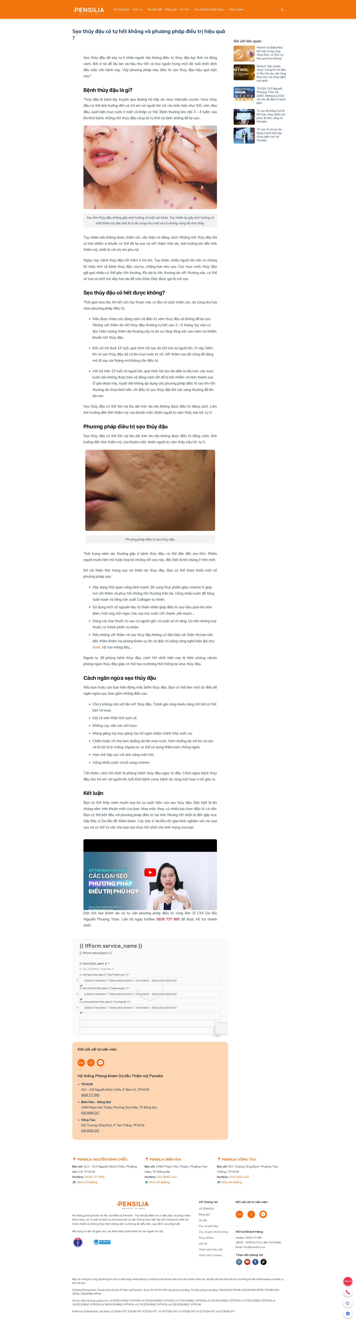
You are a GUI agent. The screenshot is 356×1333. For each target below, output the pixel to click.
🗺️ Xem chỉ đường (84, 1182)
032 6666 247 (90, 1112)
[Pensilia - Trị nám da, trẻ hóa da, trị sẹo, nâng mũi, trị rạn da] (89, 9)
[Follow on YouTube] (247, 1262)
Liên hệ (348, 1281)
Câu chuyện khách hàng (208, 9)
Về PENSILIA (206, 1208)
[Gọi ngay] (347, 1292)
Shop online (236, 9)
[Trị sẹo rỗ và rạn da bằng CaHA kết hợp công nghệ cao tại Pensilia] (244, 136)
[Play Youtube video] (150, 872)
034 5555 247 (90, 1130)
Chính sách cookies (210, 1255)
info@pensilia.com (254, 1247)
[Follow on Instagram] (239, 1262)
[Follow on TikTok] (264, 1262)
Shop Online (206, 1237)
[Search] (282, 9)
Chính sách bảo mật (210, 1249)
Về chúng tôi (121, 9)
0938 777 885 (90, 1095)
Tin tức (184, 9)
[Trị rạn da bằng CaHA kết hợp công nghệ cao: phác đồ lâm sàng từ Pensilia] (244, 117)
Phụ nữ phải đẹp (208, 1226)
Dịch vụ (137, 9)
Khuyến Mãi (154, 9)
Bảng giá (171, 9)
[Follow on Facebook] (255, 1262)
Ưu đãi (203, 1220)
